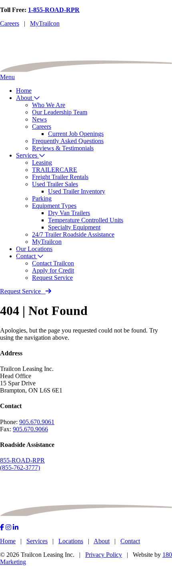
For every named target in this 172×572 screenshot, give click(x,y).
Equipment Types (54, 205)
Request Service (52, 277)
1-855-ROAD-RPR (54, 9)
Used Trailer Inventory (76, 191)
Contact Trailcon (53, 263)
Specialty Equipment (74, 227)
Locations (70, 541)
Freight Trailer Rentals (60, 176)
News (39, 119)
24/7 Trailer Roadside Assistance (73, 234)
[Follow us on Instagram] (8, 527)
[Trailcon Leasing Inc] (86, 69)
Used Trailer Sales (55, 184)
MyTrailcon (45, 23)
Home (24, 90)
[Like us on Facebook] (2, 527)
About (25, 97)
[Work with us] (15, 527)
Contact (26, 256)
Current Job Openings (76, 133)
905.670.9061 (36, 422)
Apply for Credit (53, 270)
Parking (42, 198)
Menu (7, 77)
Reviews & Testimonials (63, 148)
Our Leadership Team (59, 112)
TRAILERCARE (54, 169)
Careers (9, 23)
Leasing (42, 162)
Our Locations (34, 248)
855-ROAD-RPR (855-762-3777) (22, 464)
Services (27, 155)
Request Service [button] (20, 291)
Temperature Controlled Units (85, 220)
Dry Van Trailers (69, 212)
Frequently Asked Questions (68, 141)
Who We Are (48, 105)
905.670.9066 (30, 429)
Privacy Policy (103, 554)
